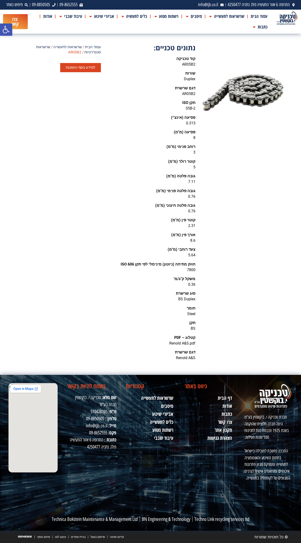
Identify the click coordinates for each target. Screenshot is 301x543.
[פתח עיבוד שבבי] (61, 16)
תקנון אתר (223, 430)
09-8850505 (95, 418)
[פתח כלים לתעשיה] (122, 16)
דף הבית (225, 398)
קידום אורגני (117, 537)
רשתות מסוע (162, 430)
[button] (6, 30)
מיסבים (167, 406)
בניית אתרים (78, 537)
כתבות (227, 414)
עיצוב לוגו (60, 537)
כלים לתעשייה (161, 422)
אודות (227, 406)
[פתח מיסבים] (187, 16)
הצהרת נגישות (219, 438)
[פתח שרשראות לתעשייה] (210, 16)
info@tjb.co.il (96, 425)
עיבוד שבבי (163, 438)
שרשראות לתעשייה (67, 47)
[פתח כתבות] (254, 27)
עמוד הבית (93, 47)
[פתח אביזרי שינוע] (90, 16)
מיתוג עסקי (43, 537)
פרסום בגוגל (98, 537)
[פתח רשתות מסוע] (155, 16)
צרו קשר (225, 422)
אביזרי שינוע (162, 414)
